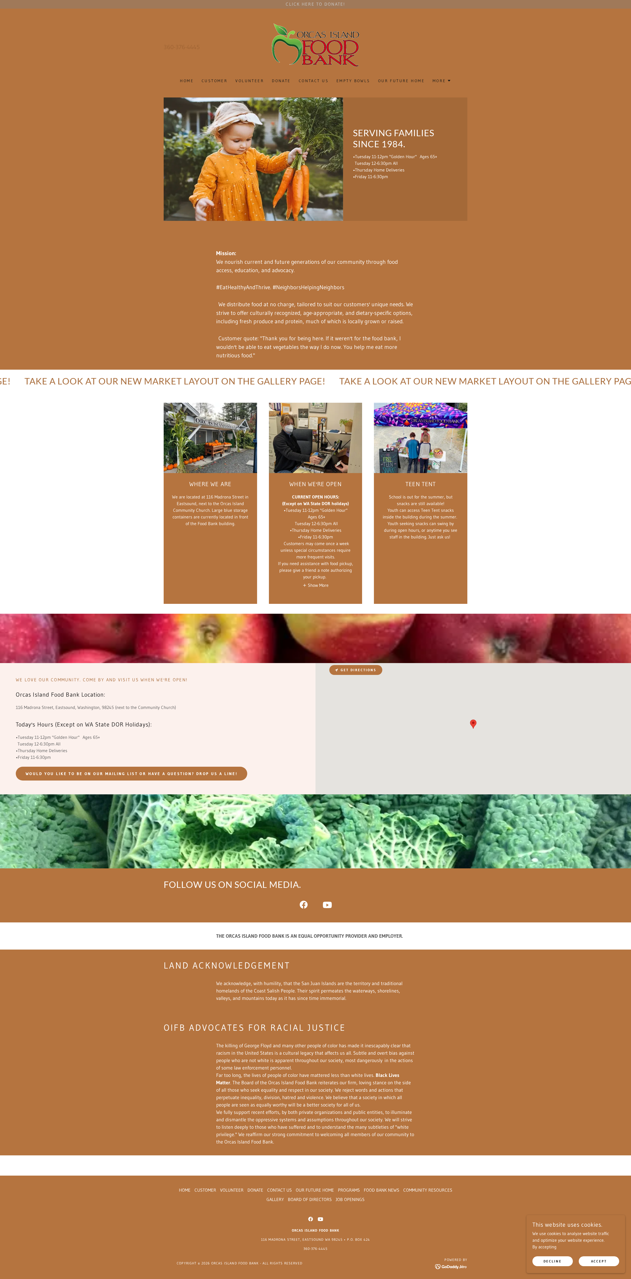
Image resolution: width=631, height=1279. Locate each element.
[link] (315, 47)
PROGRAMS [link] (349, 1190)
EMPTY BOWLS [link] (353, 80)
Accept (599, 1261)
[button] (462, 47)
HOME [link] (187, 80)
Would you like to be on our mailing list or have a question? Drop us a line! (131, 773)
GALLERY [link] (275, 1199)
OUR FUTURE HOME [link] (401, 80)
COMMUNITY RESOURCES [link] (427, 1190)
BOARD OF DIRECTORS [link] (310, 1199)
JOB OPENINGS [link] (350, 1199)
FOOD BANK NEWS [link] (381, 1190)
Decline (552, 1261)
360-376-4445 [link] (182, 47)
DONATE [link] (281, 80)
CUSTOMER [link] (215, 80)
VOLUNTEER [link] (249, 80)
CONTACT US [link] (314, 80)
